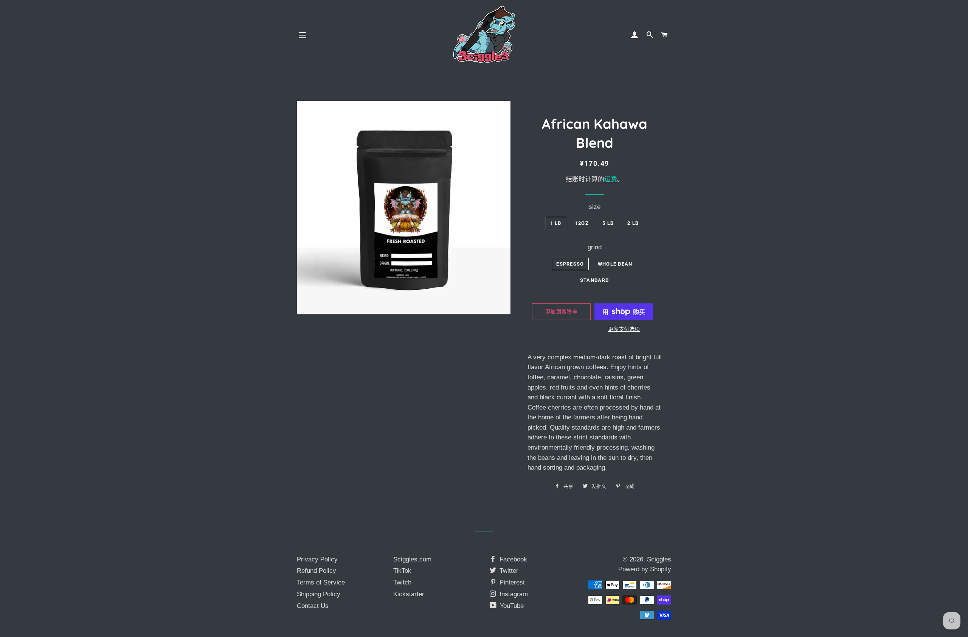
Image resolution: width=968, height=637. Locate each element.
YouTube (511, 605)
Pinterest (511, 582)
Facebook (512, 559)
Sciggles (659, 559)
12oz (582, 223)
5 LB (608, 223)
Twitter (508, 570)
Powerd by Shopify (644, 569)
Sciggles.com (412, 559)
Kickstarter (408, 594)
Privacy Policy (317, 559)
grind (595, 247)
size (594, 206)
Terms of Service (321, 582)
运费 (610, 179)
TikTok (402, 570)
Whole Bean (615, 264)
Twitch (402, 582)
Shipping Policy (318, 594)
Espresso (570, 264)
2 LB (633, 223)
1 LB (556, 223)
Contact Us (313, 605)
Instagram (513, 594)
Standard (594, 280)
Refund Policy (316, 570)
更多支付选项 (624, 329)
